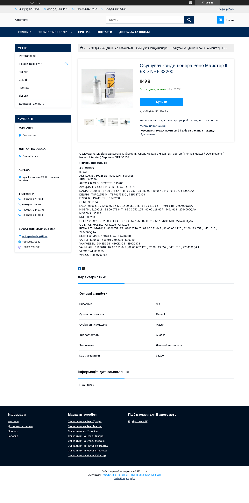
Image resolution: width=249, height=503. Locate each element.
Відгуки (23, 95)
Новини (23, 71)
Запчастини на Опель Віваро (85, 436)
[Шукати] (189, 20)
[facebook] (79, 269)
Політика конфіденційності (146, 474)
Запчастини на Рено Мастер (85, 426)
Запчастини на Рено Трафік (85, 421)
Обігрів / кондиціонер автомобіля (112, 48)
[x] (83, 269)
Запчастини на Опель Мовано (86, 440)
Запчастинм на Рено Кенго (84, 431)
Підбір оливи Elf (137, 421)
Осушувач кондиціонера (151, 48)
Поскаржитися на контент (115, 474)
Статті (23, 79)
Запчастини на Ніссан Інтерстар (87, 450)
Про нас (84, 32)
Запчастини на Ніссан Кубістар (87, 455)
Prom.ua (142, 471)
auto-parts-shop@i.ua (34, 236)
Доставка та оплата (134, 32)
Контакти (104, 32)
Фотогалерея (27, 55)
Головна (24, 32)
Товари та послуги (52, 32)
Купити (161, 101)
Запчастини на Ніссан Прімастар (88, 445)
